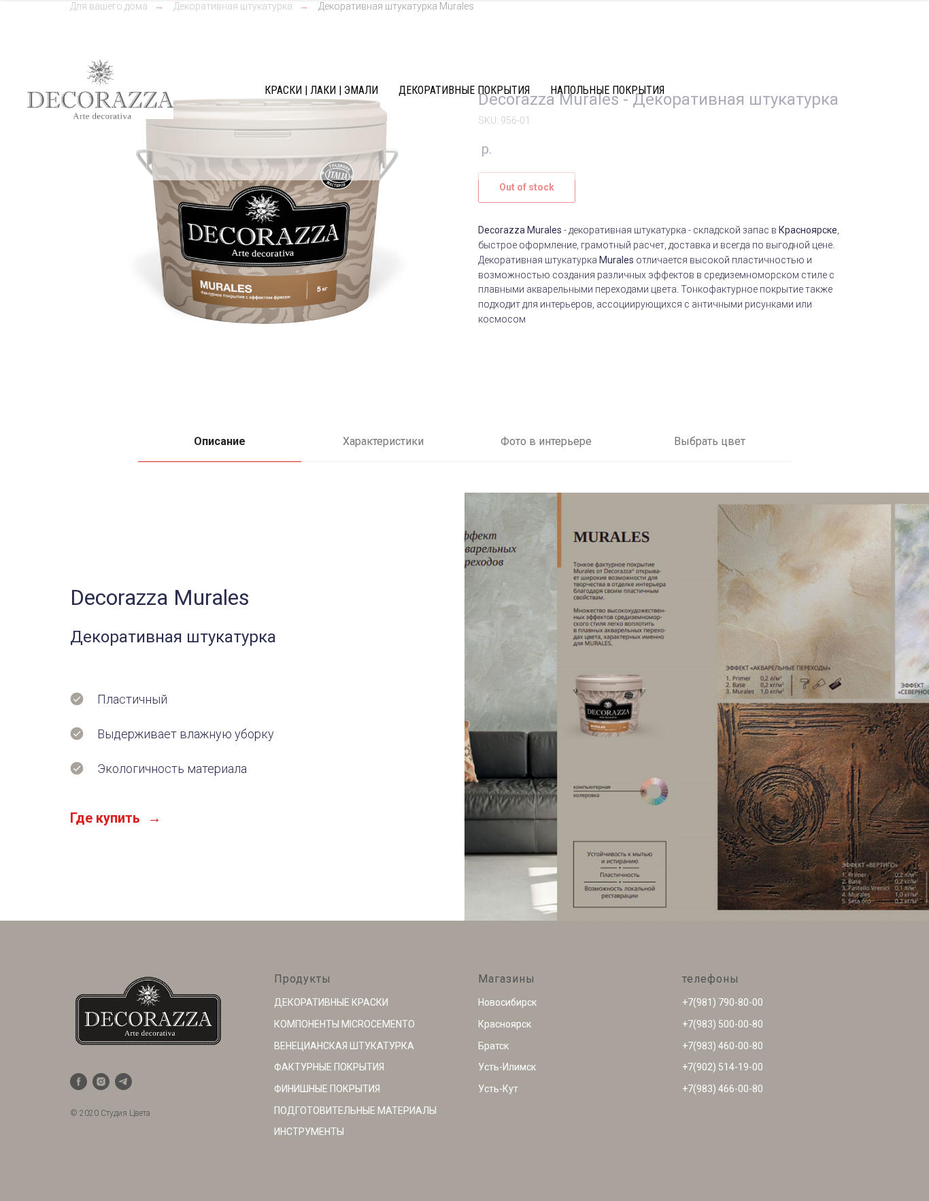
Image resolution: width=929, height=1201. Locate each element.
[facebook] (78, 1081)
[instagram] (100, 1081)
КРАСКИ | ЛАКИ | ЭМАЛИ (321, 90)
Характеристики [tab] (383, 441)
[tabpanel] (464, 707)
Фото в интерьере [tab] (546, 441)
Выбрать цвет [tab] (709, 441)
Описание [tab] (220, 441)
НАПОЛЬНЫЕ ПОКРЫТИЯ (607, 90)
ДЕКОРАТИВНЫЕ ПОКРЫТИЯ (464, 90)
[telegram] (123, 1081)
